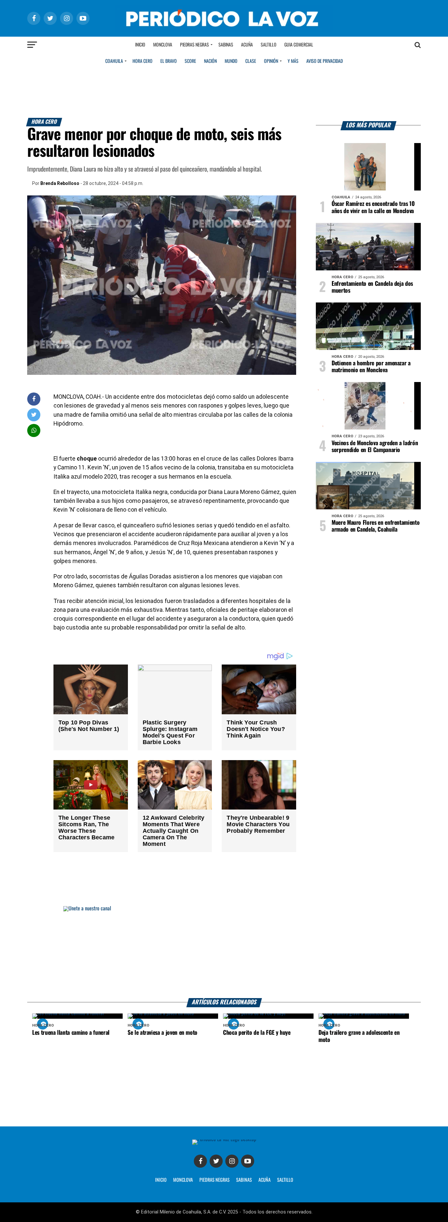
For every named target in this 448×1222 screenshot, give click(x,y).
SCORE (190, 61)
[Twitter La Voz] (216, 1161)
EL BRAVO (168, 61)
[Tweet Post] (34, 414)
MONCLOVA (183, 1180)
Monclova (162, 44)
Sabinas (225, 44)
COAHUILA (114, 61)
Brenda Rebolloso (59, 183)
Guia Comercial (298, 44)
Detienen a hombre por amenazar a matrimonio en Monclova (371, 367)
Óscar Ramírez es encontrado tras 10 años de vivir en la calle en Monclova (373, 207)
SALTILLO (285, 1180)
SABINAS (244, 1180)
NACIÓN (210, 61)
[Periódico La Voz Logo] (224, 30)
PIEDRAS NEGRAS (214, 1180)
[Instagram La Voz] (231, 1161)
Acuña (247, 44)
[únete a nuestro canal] (224, 952)
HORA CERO (142, 61)
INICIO (161, 1180)
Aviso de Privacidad (324, 61)
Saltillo (268, 44)
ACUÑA (264, 1180)
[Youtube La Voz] (247, 1161)
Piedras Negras (194, 44)
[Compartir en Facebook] (33, 398)
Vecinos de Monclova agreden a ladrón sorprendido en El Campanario (375, 446)
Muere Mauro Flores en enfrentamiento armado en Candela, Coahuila (375, 526)
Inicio (140, 44)
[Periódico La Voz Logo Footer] (224, 1139)
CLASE (250, 61)
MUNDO (231, 61)
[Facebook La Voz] (200, 1161)
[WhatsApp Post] (33, 430)
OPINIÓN (271, 61)
